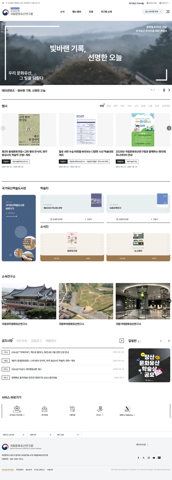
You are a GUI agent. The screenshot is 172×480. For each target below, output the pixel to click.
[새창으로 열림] (149, 365)
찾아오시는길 (141, 444)
